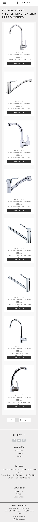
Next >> (27, 420)
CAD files (19, 494)
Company (19, 451)
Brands (8, 10)
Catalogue (19, 491)
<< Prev (11, 420)
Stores (19, 456)
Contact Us (19, 453)
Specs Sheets (19, 497)
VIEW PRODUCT (19, 64)
